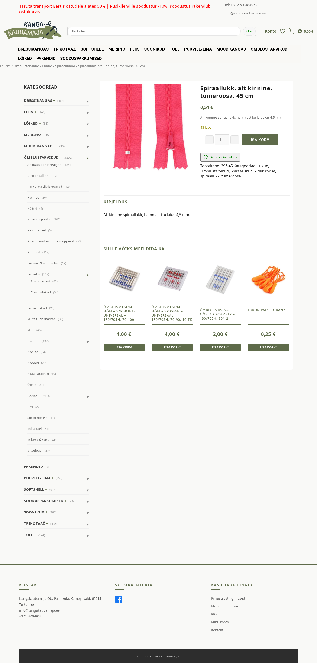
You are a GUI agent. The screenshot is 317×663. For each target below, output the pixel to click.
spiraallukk (210, 176)
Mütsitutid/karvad (41, 319)
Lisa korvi (260, 140)
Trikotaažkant (38, 439)
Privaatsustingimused (228, 598)
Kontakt (217, 630)
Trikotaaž (64, 49)
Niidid (32, 341)
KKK (214, 614)
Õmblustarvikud (269, 49)
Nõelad (33, 352)
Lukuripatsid (37, 308)
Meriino (116, 49)
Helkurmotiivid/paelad (44, 186)
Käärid (32, 208)
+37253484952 (30, 616)
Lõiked (25, 58)
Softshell (92, 49)
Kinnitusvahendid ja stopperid (50, 241)
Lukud (47, 65)
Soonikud (154, 49)
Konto (270, 31)
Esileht (5, 65)
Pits (30, 407)
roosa (270, 171)
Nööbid (33, 363)
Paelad (32, 396)
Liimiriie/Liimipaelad (43, 263)
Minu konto (220, 622)
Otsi (249, 31)
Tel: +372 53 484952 (241, 4)
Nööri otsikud (38, 374)
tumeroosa (231, 176)
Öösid (31, 385)
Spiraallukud (65, 65)
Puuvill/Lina (198, 49)
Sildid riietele (37, 418)
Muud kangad (231, 49)
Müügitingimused (225, 606)
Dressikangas (33, 49)
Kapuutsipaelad (39, 219)
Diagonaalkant (38, 176)
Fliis (134, 49)
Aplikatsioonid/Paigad (44, 165)
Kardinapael (36, 230)
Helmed (33, 197)
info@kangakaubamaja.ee (245, 13)
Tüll (174, 49)
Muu (30, 330)
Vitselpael (34, 450)
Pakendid (45, 58)
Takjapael (34, 429)
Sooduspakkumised (81, 58)
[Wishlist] (282, 31)
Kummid (33, 252)
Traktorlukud (41, 292)
